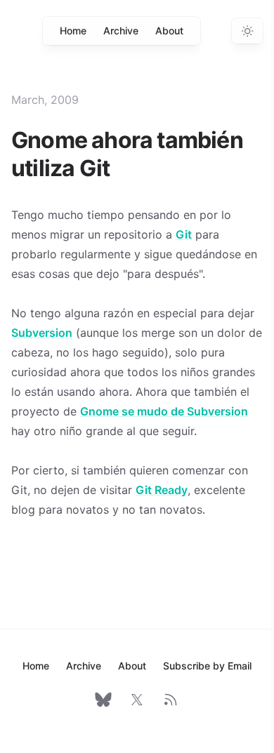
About (169, 30)
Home (73, 30)
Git (184, 234)
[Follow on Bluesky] (103, 699)
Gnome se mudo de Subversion (164, 411)
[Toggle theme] (247, 31)
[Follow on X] (137, 699)
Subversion (41, 333)
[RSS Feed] (170, 699)
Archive (120, 30)
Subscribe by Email (207, 666)
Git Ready (162, 490)
